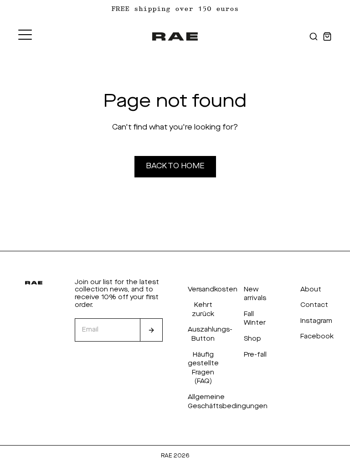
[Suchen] (313, 36)
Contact (314, 305)
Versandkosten (212, 289)
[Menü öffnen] (25, 35)
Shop (252, 339)
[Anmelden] (151, 330)
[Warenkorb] (327, 36)
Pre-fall (255, 355)
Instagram (316, 321)
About (310, 289)
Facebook (317, 336)
